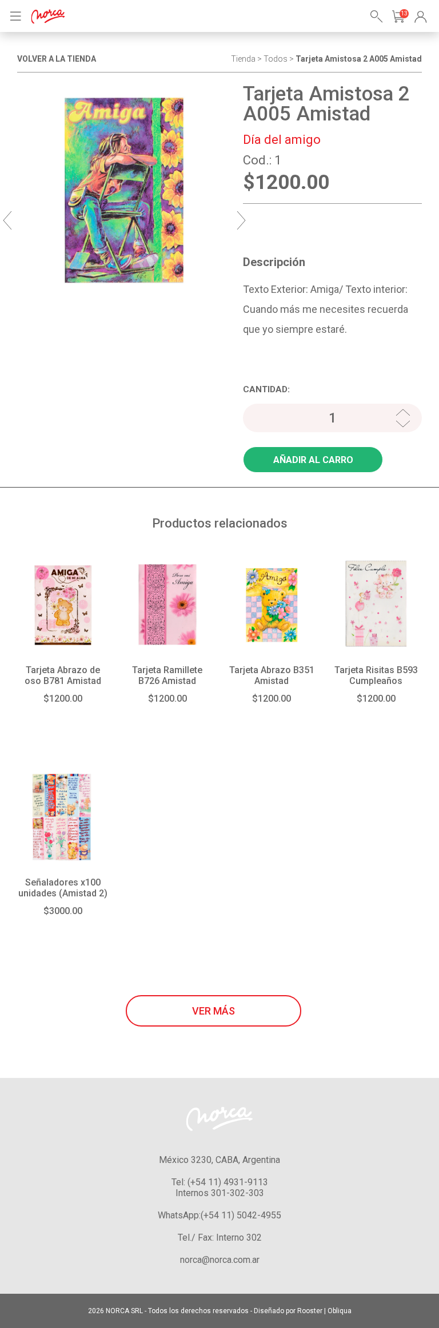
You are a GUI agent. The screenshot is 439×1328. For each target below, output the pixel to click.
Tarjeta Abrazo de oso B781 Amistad (63, 675)
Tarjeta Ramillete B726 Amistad (167, 675)
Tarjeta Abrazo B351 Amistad (271, 675)
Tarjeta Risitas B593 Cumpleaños (376, 675)
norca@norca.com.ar (220, 1259)
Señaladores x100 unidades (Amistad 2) (62, 888)
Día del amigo (282, 139)
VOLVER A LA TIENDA (56, 58)
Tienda (243, 58)
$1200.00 (62, 698)
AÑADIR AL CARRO (313, 459)
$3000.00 (62, 911)
